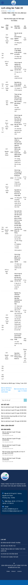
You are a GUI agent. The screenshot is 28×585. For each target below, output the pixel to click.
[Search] (26, 2)
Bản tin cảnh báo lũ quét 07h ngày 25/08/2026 (13, 410)
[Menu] (2, 2)
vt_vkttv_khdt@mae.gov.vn (10, 509)
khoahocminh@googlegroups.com (12, 511)
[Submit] (25, 400)
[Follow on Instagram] (13, 560)
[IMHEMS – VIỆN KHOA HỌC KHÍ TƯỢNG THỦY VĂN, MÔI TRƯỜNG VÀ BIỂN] (14, 2)
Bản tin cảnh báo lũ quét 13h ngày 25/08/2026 (13, 407)
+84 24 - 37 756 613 (8, 503)
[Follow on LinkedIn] (17, 560)
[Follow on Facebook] (11, 560)
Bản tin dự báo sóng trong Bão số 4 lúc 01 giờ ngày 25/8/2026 (13, 417)
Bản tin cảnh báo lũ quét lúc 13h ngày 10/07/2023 (6, 390)
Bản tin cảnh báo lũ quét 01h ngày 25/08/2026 (13, 413)
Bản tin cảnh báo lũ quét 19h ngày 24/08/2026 (13, 421)
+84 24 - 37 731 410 (17, 501)
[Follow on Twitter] (15, 560)
